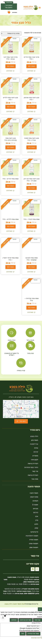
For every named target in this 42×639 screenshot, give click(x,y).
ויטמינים (35, 501)
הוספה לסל (31, 66)
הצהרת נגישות (33, 463)
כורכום (35, 512)
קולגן (36, 528)
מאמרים (35, 456)
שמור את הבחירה (33, 633)
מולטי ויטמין (34, 497)
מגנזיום (35, 508)
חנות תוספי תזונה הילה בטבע (14, 604)
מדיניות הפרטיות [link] (36, 638)
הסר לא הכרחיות (25, 620)
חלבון (36, 524)
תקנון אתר (34, 460)
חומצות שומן (33, 547)
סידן (36, 520)
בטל (22, 633)
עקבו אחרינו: (32, 563)
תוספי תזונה (34, 493)
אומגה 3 (35, 505)
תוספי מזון (34, 440)
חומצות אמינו (33, 543)
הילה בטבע (34, 436)
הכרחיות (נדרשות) (33, 626)
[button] (39, 7)
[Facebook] (33, 569)
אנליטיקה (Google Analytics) (29, 628)
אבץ (36, 516)
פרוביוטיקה (34, 532)
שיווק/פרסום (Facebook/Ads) (29, 630)
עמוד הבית (37, 16)
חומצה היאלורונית (32, 536)
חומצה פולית (33, 540)
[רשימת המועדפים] (9, 13)
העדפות (13, 620)
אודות (36, 448)
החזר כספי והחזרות (31, 467)
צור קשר (35, 471)
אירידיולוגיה (34, 444)
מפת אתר (34, 479)
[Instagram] (37, 569)
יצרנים (36, 452)
